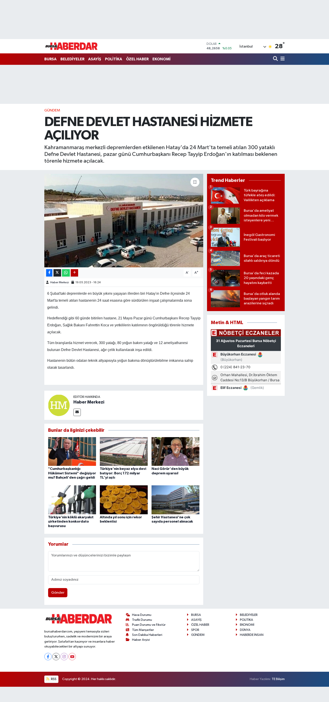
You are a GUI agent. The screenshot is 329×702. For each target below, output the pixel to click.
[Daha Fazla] (74, 273)
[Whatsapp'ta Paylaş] (66, 273)
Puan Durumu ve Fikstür (149, 624)
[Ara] (276, 59)
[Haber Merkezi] (59, 405)
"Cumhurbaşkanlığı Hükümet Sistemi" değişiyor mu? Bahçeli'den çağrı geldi (72, 473)
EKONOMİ (161, 59)
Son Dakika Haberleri (147, 635)
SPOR (195, 630)
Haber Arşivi (141, 639)
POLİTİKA (113, 59)
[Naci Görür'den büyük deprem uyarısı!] (175, 451)
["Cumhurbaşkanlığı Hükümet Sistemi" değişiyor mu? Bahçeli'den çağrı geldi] (72, 451)
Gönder (57, 593)
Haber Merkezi (59, 282)
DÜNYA (245, 630)
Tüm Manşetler (143, 630)
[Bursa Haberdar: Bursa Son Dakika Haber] (71, 46)
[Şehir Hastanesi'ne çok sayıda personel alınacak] (175, 500)
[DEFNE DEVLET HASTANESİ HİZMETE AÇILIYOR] (123, 220)
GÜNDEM (52, 110)
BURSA (50, 59)
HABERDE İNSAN (251, 635)
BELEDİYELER (72, 59)
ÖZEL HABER (137, 59)
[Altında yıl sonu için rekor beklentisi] (124, 500)
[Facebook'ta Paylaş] (49, 273)
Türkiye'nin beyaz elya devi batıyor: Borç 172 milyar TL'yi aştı (123, 473)
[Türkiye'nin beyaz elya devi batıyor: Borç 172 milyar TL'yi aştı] (124, 451)
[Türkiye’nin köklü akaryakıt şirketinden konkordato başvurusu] (72, 500)
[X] (56, 656)
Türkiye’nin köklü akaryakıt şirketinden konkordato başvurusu (71, 521)
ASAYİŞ (94, 59)
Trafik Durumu (142, 619)
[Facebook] (48, 656)
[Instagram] (64, 656)
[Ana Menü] (282, 59)
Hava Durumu (141, 615)
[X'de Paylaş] (57, 273)
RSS (53, 679)
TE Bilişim (278, 679)
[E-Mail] (77, 412)
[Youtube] (72, 656)
